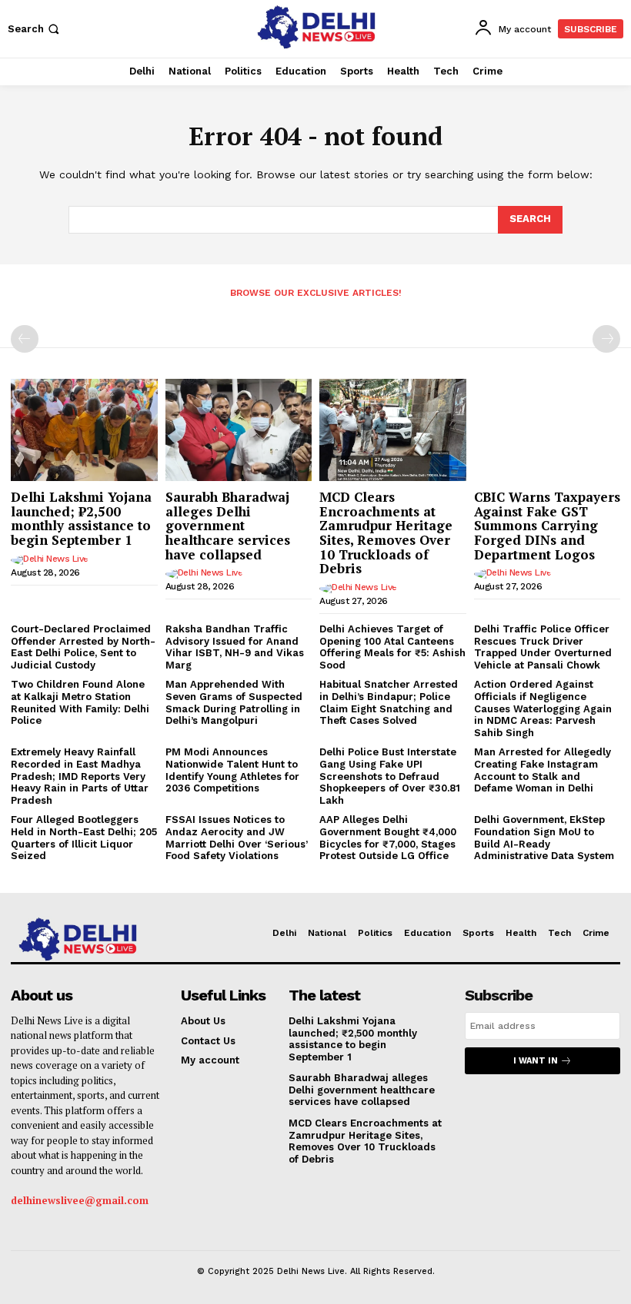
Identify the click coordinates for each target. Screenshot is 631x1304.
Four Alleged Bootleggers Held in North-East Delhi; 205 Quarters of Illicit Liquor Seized (84, 837)
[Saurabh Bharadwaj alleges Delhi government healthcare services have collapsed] (238, 430)
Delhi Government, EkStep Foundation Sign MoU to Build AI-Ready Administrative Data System (544, 837)
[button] (35, 29)
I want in (535, 1061)
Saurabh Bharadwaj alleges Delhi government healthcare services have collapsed (227, 525)
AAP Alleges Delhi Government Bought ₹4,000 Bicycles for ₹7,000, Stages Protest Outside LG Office (387, 837)
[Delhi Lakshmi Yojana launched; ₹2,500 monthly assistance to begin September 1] (84, 430)
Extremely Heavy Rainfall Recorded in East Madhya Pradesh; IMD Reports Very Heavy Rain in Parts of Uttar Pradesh (80, 775)
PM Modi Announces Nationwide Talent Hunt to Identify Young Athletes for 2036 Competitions (232, 770)
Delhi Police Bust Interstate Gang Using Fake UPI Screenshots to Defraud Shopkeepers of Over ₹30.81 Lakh (389, 775)
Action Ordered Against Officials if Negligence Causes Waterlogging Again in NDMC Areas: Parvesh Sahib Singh (543, 708)
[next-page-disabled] (606, 339)
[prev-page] (24, 339)
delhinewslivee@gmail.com (80, 1200)
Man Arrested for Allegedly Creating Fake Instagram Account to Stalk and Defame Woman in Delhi (542, 770)
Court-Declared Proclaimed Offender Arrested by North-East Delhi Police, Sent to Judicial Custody (83, 647)
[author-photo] (52, 560)
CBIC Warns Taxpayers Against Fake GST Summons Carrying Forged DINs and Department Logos (547, 525)
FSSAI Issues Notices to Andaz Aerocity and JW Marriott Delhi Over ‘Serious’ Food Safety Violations (236, 837)
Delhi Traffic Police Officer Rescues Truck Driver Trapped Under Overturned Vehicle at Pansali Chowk (543, 647)
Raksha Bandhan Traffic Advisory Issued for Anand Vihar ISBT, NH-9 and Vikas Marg (234, 647)
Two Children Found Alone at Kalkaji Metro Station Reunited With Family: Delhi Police (80, 702)
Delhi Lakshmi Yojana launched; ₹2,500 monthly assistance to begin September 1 (81, 518)
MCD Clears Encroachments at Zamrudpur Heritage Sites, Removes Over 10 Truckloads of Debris (385, 532)
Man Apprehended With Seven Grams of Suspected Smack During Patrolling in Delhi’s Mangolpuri (233, 702)
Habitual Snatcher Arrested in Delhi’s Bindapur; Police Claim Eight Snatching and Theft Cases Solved (388, 702)
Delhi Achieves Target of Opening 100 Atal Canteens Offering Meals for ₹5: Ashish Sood (392, 647)
